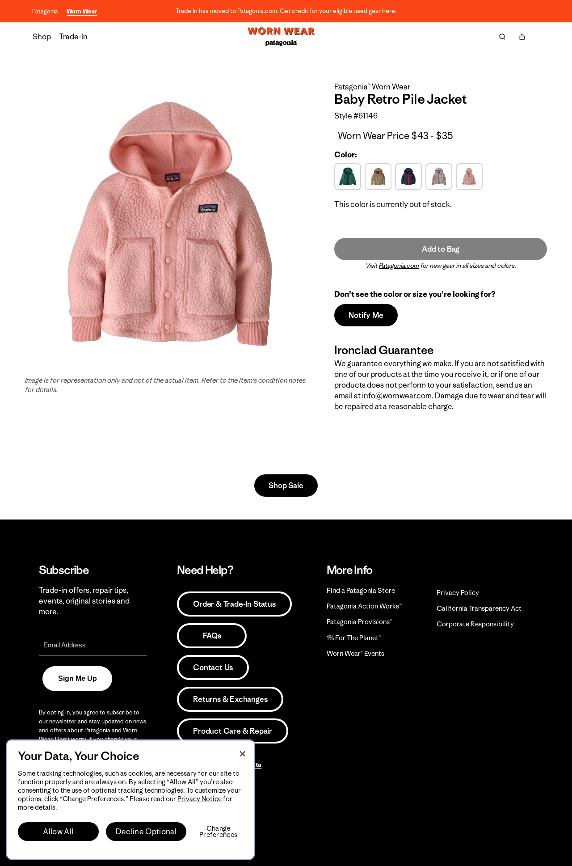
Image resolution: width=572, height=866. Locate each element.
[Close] (242, 754)
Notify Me (366, 315)
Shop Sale (286, 485)
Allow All (58, 831)
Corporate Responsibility (475, 624)
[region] (130, 799)
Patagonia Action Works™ (364, 606)
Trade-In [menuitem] (73, 37)
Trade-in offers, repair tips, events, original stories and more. (84, 601)
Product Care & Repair (232, 731)
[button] (522, 36)
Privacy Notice (199, 798)
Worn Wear (82, 11)
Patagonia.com (399, 266)
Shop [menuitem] (42, 37)
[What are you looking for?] (502, 36)
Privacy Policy (458, 592)
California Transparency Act (479, 608)
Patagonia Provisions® (359, 621)
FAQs (212, 636)
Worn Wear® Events (355, 653)
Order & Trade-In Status (234, 604)
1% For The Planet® (354, 638)
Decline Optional (146, 831)
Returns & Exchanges (230, 699)
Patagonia (45, 11)
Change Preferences (218, 831)
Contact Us (213, 667)
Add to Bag (440, 249)
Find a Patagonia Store (361, 590)
